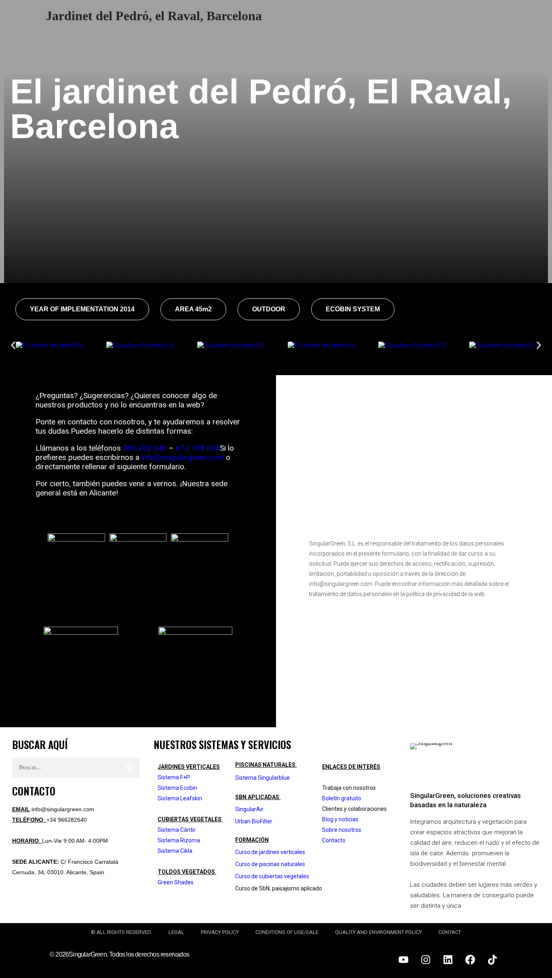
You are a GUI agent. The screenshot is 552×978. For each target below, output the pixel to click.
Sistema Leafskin (180, 798)
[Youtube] (403, 960)
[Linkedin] (448, 960)
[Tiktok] (492, 960)
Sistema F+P (174, 777)
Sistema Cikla (175, 851)
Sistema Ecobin (177, 788)
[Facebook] (470, 960)
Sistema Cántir (177, 830)
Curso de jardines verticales (270, 852)
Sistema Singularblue (262, 777)
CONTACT (449, 932)
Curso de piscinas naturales (270, 864)
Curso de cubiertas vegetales (272, 876)
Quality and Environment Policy (378, 932)
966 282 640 (145, 448)
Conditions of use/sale (286, 932)
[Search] (129, 768)
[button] (82, 309)
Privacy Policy (220, 932)
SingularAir (249, 809)
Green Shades (176, 882)
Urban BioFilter (253, 821)
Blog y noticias (340, 819)
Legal (176, 932)
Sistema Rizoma (179, 840)
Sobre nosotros (341, 830)
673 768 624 (198, 448)
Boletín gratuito (341, 798)
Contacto (334, 840)
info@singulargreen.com (182, 457)
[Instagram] (425, 960)
